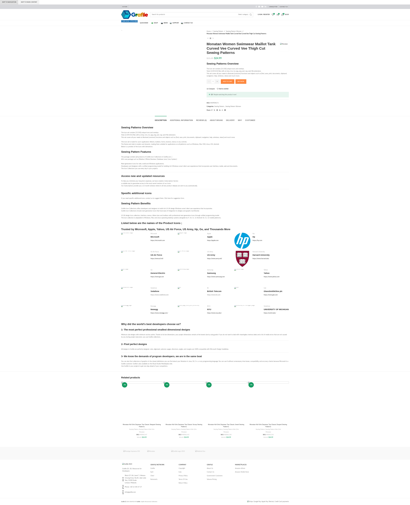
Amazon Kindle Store (242, 472)
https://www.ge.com (157, 277)
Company (182, 465)
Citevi (152, 476)
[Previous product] (208, 38)
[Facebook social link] (256, 6)
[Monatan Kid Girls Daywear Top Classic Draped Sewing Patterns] (268, 402)
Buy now (241, 81)
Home (209, 31)
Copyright (182, 468)
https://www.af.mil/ (157, 258)
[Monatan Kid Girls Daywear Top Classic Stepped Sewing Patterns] (141, 402)
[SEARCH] (250, 14)
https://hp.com (257, 240)
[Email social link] (259, 6)
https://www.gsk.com (271, 295)
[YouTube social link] (262, 6)
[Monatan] (157, 453)
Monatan (141, 432)
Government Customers (215, 476)
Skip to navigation (9, 2)
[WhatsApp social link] (222, 110)
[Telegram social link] (225, 110)
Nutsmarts (153, 479)
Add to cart (227, 81)
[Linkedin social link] (265, 6)
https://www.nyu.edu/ (214, 313)
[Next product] (213, 38)
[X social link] (214, 110)
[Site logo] (134, 14)
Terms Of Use (183, 479)
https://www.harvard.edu (261, 258)
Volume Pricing (212, 479)
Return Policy (183, 483)
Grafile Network (157, 465)
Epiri (151, 472)
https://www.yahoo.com (272, 277)
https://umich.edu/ (270, 313)
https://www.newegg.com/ (159, 313)
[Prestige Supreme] (133, 453)
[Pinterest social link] (217, 110)
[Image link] (127, 464)
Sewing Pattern (218, 31)
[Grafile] (181, 453)
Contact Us (210, 472)
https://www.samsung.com (216, 277)
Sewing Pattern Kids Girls (146, 429)
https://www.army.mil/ (214, 258)
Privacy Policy (183, 476)
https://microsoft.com (158, 240)
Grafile (152, 468)
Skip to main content (29, 2)
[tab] (161, 119)
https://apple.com (213, 240)
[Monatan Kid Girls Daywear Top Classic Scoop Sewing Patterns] (183, 402)
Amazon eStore (240, 468)
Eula (180, 472)
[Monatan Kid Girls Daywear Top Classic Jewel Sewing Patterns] (226, 402)
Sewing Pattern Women (234, 31)
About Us (210, 468)
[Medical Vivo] (205, 453)
